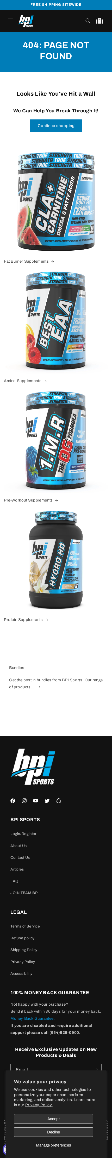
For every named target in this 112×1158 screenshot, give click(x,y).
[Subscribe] (95, 1070)
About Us (18, 846)
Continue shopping (56, 126)
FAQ (14, 881)
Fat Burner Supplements (26, 261)
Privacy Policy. (39, 1105)
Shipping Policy (24, 950)
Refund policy (22, 938)
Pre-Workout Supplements (28, 500)
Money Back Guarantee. (32, 1018)
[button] (10, 21)
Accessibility (21, 974)
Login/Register (23, 834)
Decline (53, 1132)
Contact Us (20, 858)
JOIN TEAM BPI (24, 893)
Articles (17, 869)
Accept (53, 1119)
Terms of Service (25, 926)
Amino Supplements (22, 381)
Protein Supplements (23, 620)
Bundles (16, 668)
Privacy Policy (22, 962)
